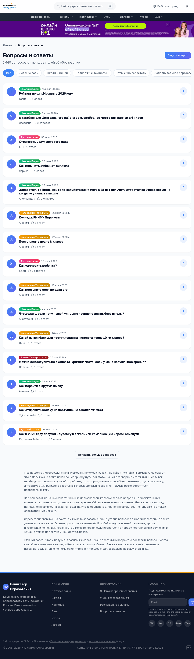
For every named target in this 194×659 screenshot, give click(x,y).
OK (161, 623)
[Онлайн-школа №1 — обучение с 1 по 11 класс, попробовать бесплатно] (97, 29)
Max (178, 623)
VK (152, 623)
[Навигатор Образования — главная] (9, 6)
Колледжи (86, 16)
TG (169, 623)
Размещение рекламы (115, 604)
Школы (65, 16)
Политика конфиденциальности (68, 641)
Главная (8, 45)
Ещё (157, 16)
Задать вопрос (178, 55)
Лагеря (125, 16)
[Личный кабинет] (187, 6)
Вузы (107, 16)
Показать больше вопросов (97, 454)
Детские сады (40, 16)
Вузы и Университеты (131, 73)
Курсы (144, 16)
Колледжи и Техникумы (92, 73)
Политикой (171, 615)
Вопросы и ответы (112, 611)
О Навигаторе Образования (118, 591)
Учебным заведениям (114, 597)
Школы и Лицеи (57, 73)
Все (8, 73)
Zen (187, 623)
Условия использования (102, 641)
